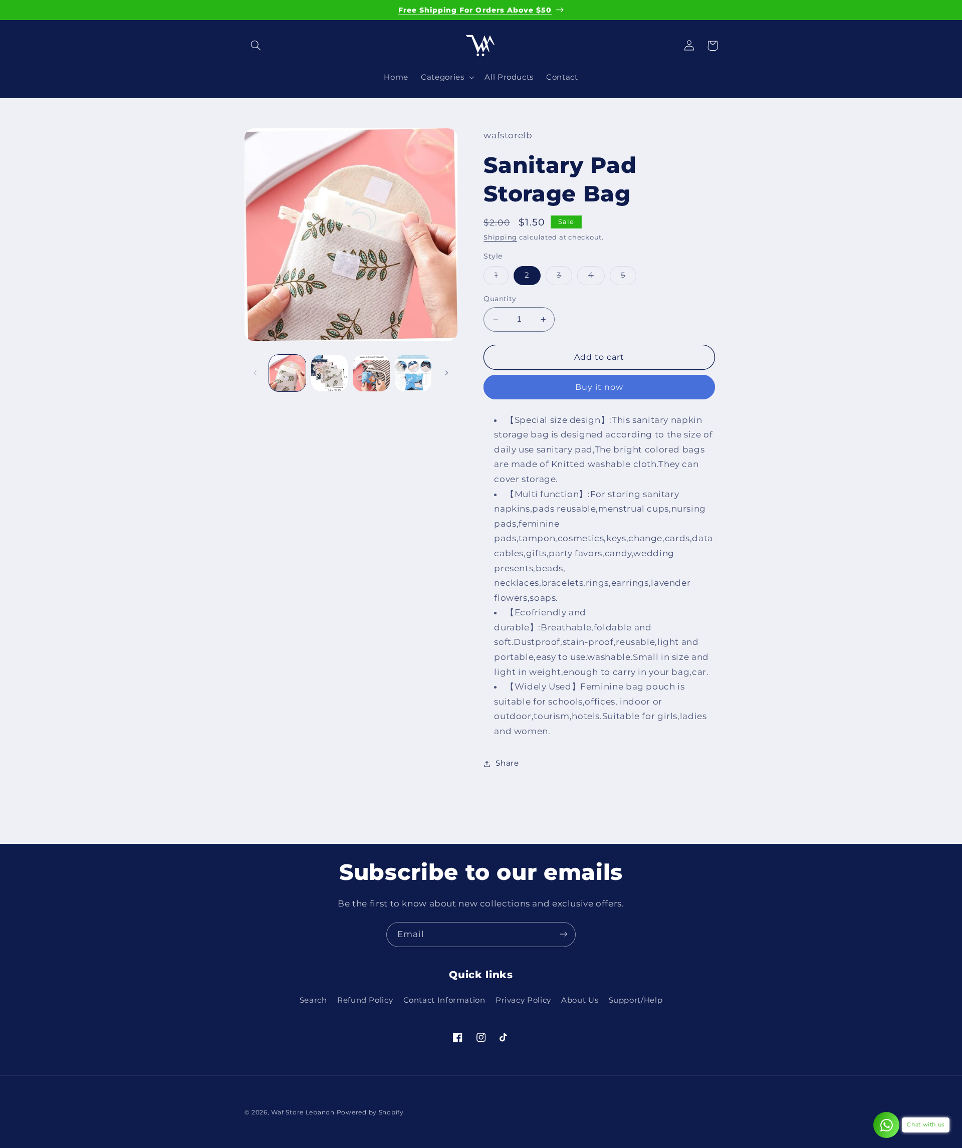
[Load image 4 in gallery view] (413, 373)
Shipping (500, 238)
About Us (579, 1000)
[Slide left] (256, 373)
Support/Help (636, 1000)
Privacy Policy (523, 1000)
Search (313, 1000)
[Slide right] (446, 373)
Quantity (500, 299)
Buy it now (599, 387)
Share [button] (507, 763)
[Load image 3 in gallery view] (371, 373)
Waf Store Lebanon (303, 1112)
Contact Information (444, 1000)
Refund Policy (365, 1000)
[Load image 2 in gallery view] (329, 373)
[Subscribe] (563, 934)
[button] (256, 45)
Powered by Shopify (370, 1112)
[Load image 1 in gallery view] (287, 373)
